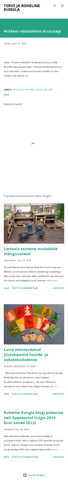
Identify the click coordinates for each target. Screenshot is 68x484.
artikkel (30, 89)
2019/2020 (18, 89)
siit (26, 75)
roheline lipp (44, 89)
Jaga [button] (6, 94)
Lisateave (58, 287)
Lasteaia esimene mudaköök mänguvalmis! (31, 251)
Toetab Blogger (36, 475)
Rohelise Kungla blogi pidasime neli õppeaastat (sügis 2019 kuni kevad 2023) (33, 417)
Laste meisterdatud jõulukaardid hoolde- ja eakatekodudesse (26, 354)
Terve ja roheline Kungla (22, 7)
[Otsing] (55, 6)
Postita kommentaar (25, 287)
